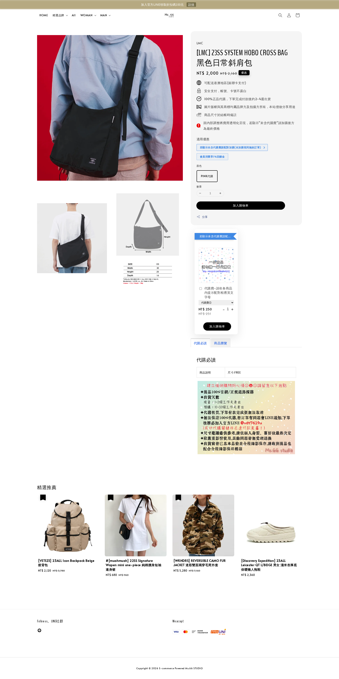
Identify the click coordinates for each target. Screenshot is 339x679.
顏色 (199, 166)
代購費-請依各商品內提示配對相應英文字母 (219, 292)
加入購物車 (241, 205)
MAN (103, 15)
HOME (43, 15)
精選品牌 (58, 15)
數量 (199, 186)
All (74, 15)
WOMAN (86, 15)
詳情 (191, 4)
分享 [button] (205, 217)
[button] (280, 15)
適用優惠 (203, 139)
